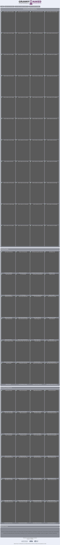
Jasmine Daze (40, 531)
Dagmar (46, 533)
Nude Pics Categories (9, 6)
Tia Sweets (50, 533)
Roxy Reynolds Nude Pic (52, 522)
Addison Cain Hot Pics (51, 500)
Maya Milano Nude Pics (8, 500)
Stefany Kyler (51, 531)
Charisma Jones (16, 531)
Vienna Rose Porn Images (8, 411)
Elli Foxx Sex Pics (37, 456)
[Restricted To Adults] (31, 541)
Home (2, 6)
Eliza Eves (3, 531)
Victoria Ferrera (45, 531)
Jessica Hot (43, 533)
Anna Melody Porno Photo (37, 522)
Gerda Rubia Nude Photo (8, 522)
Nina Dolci (12, 533)
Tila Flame (7, 531)
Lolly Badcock (35, 531)
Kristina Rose (32, 533)
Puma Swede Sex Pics (8, 478)
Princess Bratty (17, 533)
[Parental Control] (25, 541)
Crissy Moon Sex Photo (8, 433)
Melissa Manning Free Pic (51, 478)
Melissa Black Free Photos (37, 411)
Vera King (8, 533)
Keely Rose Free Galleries (37, 478)
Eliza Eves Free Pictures (52, 411)
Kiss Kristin (11, 531)
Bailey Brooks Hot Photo (52, 456)
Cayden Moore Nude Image (22, 500)
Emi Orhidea (26, 531)
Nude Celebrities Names (34, 6)
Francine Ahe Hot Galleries (22, 522)
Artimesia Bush (56, 531)
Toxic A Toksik (27, 533)
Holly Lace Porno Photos (23, 411)
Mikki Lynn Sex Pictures (23, 433)
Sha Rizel (5, 533)
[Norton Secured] (36, 541)
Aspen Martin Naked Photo (22, 478)
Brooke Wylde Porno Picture (51, 433)
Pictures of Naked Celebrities (22, 6)
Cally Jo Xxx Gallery (8, 456)
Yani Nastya (22, 533)
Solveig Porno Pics (23, 456)
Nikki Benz (30, 531)
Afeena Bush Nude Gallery (37, 500)
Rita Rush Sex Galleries (37, 433)
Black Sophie (21, 531)
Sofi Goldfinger (37, 533)
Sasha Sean (55, 533)
